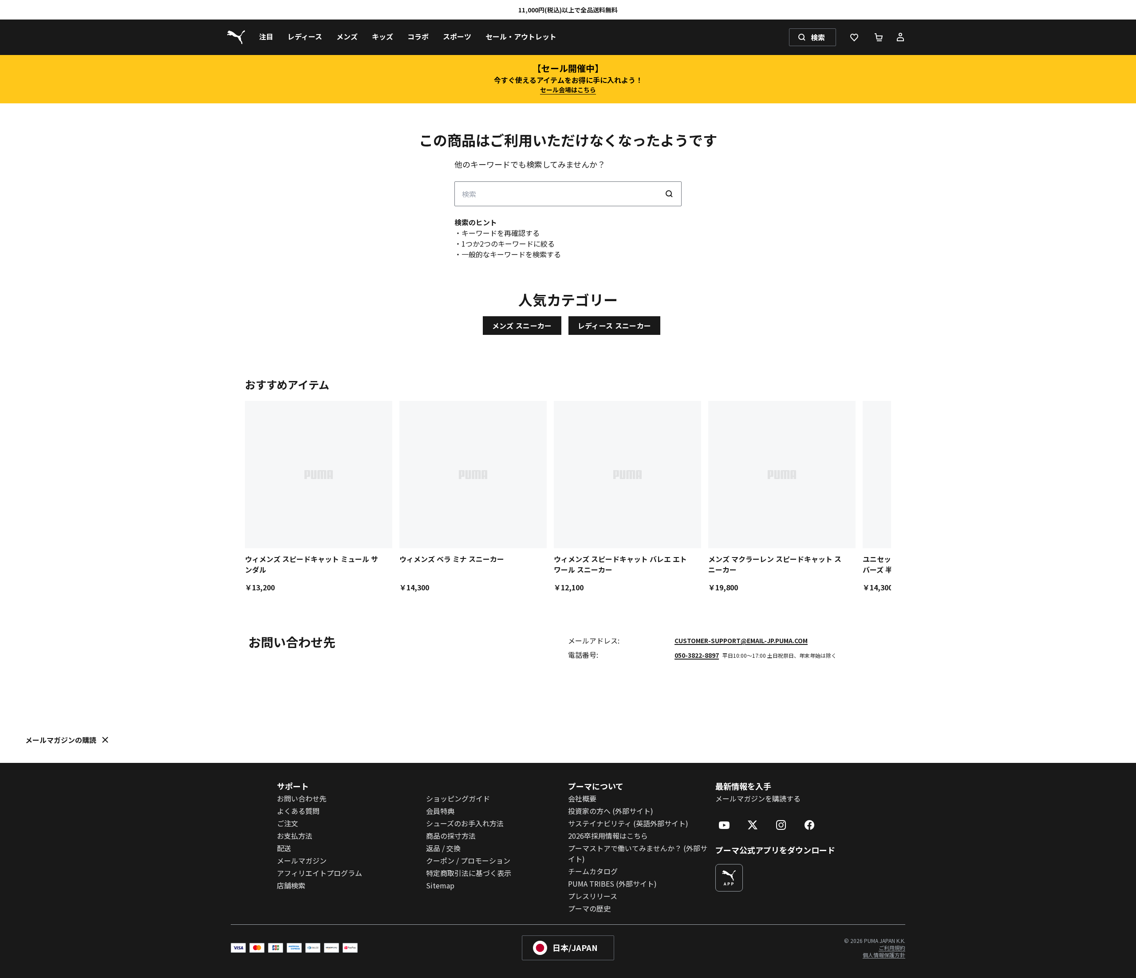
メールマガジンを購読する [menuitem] (758, 798)
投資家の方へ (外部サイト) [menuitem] (610, 810)
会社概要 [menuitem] (582, 798)
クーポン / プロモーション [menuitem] (468, 860)
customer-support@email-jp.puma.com (741, 640)
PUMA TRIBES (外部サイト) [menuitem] (612, 883)
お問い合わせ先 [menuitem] (302, 798)
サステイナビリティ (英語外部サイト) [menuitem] (628, 823)
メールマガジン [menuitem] (302, 860)
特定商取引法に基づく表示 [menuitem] (468, 873)
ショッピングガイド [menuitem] (458, 798)
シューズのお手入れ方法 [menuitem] (465, 823)
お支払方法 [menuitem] (294, 835)
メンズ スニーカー (522, 325)
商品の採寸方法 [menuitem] (451, 835)
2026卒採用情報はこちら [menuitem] (608, 835)
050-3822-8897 (696, 655)
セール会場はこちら (568, 89)
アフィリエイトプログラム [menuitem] (319, 873)
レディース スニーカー (614, 325)
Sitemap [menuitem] (440, 885)
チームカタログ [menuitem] (593, 871)
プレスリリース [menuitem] (592, 896)
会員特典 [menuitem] (440, 810)
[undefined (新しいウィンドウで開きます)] (729, 878)
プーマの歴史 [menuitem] (589, 908)
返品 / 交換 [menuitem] (443, 848)
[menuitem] (266, 37)
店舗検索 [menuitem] (291, 885)
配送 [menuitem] (284, 848)
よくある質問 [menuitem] (298, 810)
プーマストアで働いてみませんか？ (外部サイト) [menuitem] (637, 853)
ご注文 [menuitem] (287, 823)
